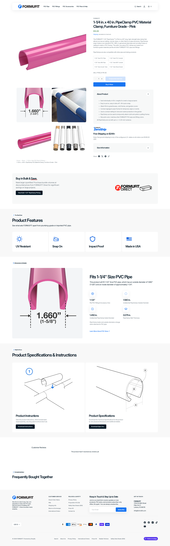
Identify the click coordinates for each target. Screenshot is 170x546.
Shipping (95, 34)
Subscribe (121, 509)
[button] (137, 6)
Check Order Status (54, 500)
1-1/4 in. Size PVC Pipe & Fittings (36, 160)
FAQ (50, 502)
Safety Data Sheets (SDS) (75, 505)
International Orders (54, 511)
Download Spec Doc (97, 426)
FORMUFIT (20, 538)
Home (18, 160)
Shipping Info (52, 505)
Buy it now (109, 84)
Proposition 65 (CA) (74, 502)
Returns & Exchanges (55, 508)
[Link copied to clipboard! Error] (109, 156)
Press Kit (71, 508)
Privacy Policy (72, 500)
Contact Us (71, 511)
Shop (23, 160)
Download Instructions (25, 426)
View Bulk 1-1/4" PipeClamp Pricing (29, 193)
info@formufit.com (140, 511)
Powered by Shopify (29, 538)
